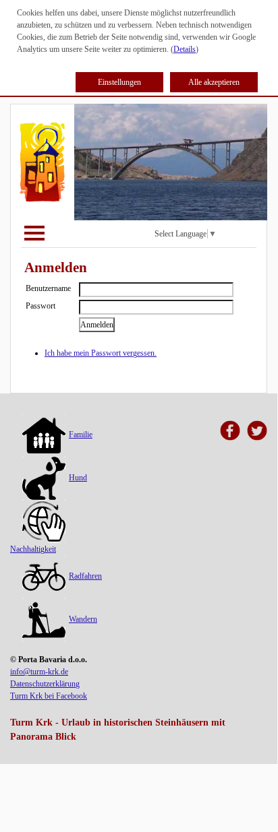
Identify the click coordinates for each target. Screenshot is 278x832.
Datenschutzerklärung (45, 684)
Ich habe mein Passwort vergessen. (101, 353)
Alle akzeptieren (214, 82)
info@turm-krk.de (39, 671)
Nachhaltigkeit (33, 549)
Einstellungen (119, 82)
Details (184, 49)
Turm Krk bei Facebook (48, 696)
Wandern (83, 619)
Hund (78, 477)
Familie (80, 434)
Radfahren (85, 576)
